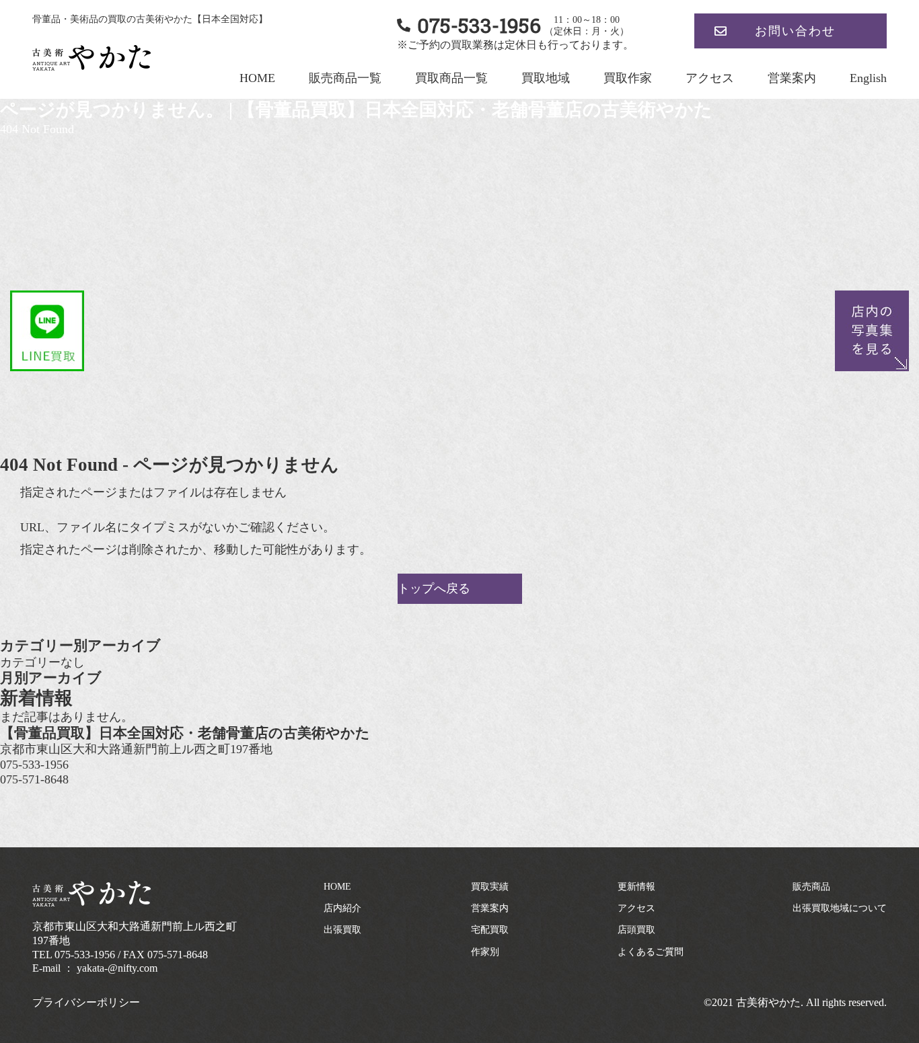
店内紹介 (342, 908)
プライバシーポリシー (86, 1002)
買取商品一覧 (451, 78)
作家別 (485, 952)
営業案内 (792, 78)
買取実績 (490, 887)
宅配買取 (490, 930)
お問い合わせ (795, 31)
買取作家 (627, 78)
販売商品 (811, 887)
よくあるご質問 (651, 952)
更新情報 (636, 887)
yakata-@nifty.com (117, 968)
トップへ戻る (434, 588)
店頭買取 (636, 930)
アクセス (710, 78)
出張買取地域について (840, 908)
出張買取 (342, 930)
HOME (257, 78)
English (868, 78)
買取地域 (545, 78)
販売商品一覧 (345, 78)
